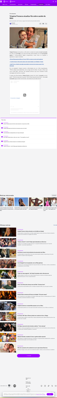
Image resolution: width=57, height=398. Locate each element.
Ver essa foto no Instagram (15, 98)
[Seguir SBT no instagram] (45, 386)
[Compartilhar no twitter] (46, 24)
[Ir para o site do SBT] (14, 385)
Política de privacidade (28, 382)
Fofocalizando (13, 13)
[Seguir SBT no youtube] (56, 386)
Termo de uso (28, 386)
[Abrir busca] (53, 1)
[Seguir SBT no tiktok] (48, 386)
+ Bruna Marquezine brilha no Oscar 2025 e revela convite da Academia (26, 59)
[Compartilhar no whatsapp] (40, 24)
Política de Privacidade (41, 394)
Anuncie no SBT (28, 378)
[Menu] (56, 1)
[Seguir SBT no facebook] (41, 386)
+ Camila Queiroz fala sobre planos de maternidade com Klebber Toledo (26, 61)
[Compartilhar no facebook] (43, 24)
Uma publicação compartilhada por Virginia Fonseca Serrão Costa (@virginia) (24, 112)
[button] (7, 205)
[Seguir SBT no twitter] (52, 386)
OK (50, 394)
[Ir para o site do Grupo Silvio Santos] (6, 385)
